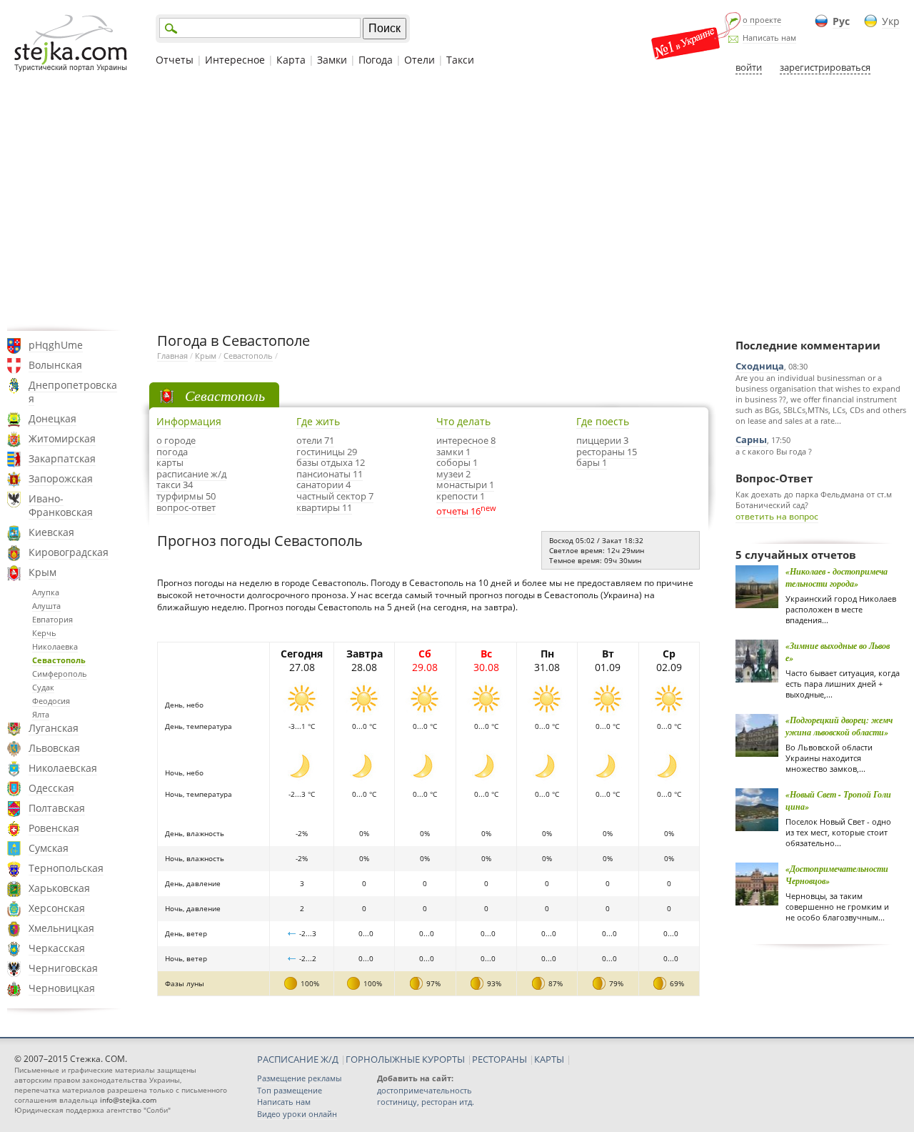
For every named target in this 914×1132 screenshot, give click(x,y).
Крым (42, 572)
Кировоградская (69, 552)
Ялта (40, 714)
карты (170, 462)
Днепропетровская (73, 391)
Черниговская (63, 968)
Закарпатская (62, 458)
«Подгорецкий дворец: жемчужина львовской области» (839, 726)
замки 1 (453, 451)
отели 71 (315, 440)
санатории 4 (323, 484)
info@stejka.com (128, 1100)
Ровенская (54, 828)
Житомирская (62, 438)
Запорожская (61, 478)
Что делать (463, 421)
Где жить (318, 421)
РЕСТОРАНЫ (499, 1059)
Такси (460, 59)
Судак (43, 687)
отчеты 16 (458, 511)
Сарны (751, 439)
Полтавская (57, 808)
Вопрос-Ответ (774, 478)
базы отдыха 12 (330, 462)
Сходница (759, 365)
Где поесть (602, 421)
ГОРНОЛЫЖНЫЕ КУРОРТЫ (405, 1059)
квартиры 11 (324, 507)
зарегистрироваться (825, 67)
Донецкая (52, 418)
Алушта (46, 605)
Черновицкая (62, 988)
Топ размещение (289, 1090)
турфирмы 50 (186, 496)
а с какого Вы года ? (773, 451)
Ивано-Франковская (61, 505)
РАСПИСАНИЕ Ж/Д (297, 1059)
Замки (332, 59)
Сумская (49, 848)
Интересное (235, 59)
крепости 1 (460, 496)
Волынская (55, 365)
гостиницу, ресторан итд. (425, 1101)
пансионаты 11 (329, 473)
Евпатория (52, 619)
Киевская (51, 532)
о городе (176, 440)
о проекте (762, 19)
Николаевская (63, 768)
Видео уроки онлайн (297, 1113)
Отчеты (175, 59)
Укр (891, 21)
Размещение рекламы (299, 1078)
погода (172, 451)
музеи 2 (453, 473)
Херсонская (57, 908)
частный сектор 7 (334, 496)
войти (748, 67)
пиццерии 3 (602, 440)
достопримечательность (424, 1090)
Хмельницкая (61, 928)
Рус (841, 21)
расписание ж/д (191, 473)
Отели (419, 59)
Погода (375, 59)
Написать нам (769, 37)
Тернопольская (66, 868)
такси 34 (174, 484)
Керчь (44, 632)
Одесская (51, 788)
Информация (188, 421)
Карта (291, 59)
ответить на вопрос (776, 516)
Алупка (45, 592)
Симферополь (59, 673)
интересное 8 (466, 440)
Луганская (54, 728)
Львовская (54, 748)
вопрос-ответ (186, 507)
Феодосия (51, 700)
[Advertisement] (457, 202)
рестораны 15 (606, 451)
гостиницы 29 (326, 451)
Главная (172, 355)
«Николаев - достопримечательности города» (836, 577)
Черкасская (57, 948)
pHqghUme (56, 345)
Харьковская (59, 888)
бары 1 (591, 462)
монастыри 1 (465, 484)
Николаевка (55, 646)
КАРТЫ (549, 1059)
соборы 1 (457, 462)
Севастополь (59, 660)
